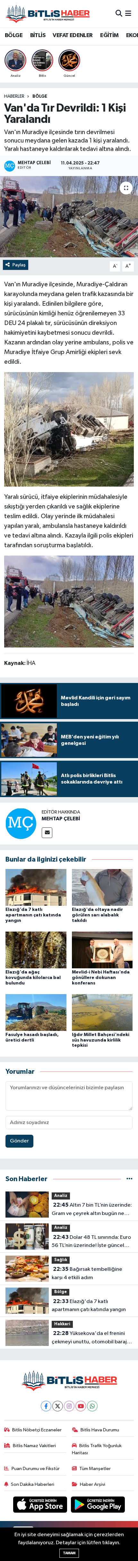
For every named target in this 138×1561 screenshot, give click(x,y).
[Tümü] (129, 1179)
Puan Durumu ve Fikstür (36, 1468)
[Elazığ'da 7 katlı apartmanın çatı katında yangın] (35, 887)
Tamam (69, 1553)
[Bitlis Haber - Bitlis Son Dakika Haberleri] (47, 13)
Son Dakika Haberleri (32, 1484)
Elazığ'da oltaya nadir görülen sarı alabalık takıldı (97, 915)
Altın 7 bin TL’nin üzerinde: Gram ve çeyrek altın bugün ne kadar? (92, 1210)
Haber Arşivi (92, 1484)
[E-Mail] (47, 832)
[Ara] (119, 13)
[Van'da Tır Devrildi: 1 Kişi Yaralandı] (69, 216)
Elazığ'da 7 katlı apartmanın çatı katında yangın (33, 915)
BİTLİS (37, 35)
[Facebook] (46, 1406)
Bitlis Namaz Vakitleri (34, 1445)
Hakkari (62, 1324)
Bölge (39, 96)
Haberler (14, 96)
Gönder (19, 1141)
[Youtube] (80, 1406)
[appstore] (41, 1506)
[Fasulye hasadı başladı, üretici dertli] (35, 1012)
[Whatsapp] (92, 1406)
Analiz (60, 1196)
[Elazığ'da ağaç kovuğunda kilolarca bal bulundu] (35, 950)
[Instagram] (69, 1406)
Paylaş (19, 264)
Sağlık (60, 1260)
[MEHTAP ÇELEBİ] (20, 823)
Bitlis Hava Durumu (100, 1430)
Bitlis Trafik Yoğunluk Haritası (97, 1449)
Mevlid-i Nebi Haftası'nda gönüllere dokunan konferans (101, 977)
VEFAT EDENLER (72, 35)
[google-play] (98, 1506)
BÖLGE (13, 35)
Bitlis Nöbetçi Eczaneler (37, 1430)
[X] (57, 1406)
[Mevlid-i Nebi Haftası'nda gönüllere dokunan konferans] (102, 950)
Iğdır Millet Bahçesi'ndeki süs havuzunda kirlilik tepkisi (100, 1040)
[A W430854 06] (69, 429)
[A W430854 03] (69, 601)
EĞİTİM (109, 35)
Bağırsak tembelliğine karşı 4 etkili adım (87, 1273)
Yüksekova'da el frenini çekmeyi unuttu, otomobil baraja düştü (91, 1338)
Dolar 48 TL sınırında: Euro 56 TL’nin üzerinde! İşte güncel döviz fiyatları (91, 1242)
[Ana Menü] (128, 13)
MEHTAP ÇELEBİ (61, 818)
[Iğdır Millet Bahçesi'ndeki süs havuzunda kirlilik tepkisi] (102, 1012)
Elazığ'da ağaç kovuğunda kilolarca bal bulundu (33, 977)
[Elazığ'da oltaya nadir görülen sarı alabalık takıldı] (102, 887)
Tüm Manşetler (95, 1468)
